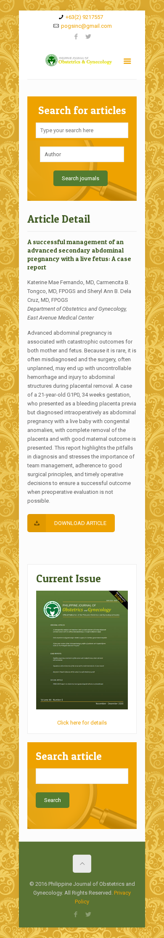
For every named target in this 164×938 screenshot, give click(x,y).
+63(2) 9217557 (84, 17)
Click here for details (82, 722)
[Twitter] (88, 36)
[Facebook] (75, 36)
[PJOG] (82, 62)
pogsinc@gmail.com (86, 26)
